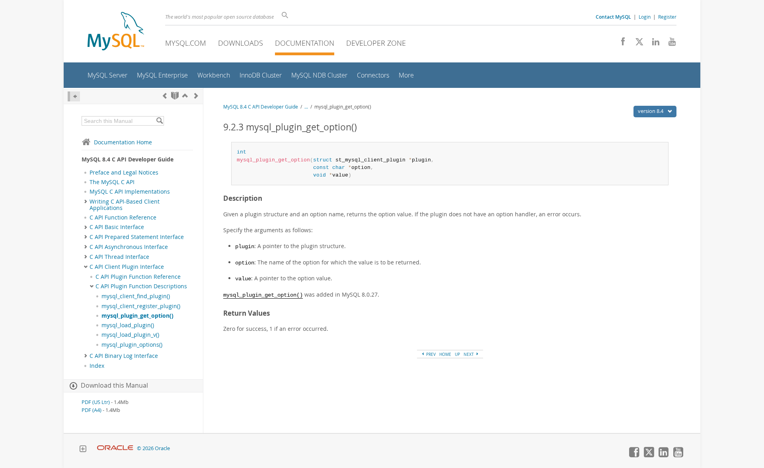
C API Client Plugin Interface (127, 266)
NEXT (469, 354)
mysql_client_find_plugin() (135, 296)
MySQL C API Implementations (130, 191)
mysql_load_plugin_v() (130, 334)
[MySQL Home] (116, 32)
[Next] (196, 95)
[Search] (159, 121)
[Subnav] (86, 202)
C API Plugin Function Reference (138, 276)
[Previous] (165, 95)
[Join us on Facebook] (620, 43)
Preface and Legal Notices (124, 172)
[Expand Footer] (83, 449)
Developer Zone (376, 43)
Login (645, 17)
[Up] (185, 95)
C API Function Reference (123, 217)
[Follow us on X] (636, 43)
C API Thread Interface (119, 256)
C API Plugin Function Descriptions (141, 286)
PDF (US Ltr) (96, 402)
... (306, 107)
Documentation (304, 43)
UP (457, 354)
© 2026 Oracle (153, 448)
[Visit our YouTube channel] (669, 43)
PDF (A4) (91, 410)
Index (97, 365)
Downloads (240, 43)
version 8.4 (651, 111)
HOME (445, 354)
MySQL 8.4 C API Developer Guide (260, 107)
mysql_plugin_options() (131, 344)
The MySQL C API (112, 182)
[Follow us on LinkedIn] (652, 43)
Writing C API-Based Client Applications (125, 205)
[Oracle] (115, 448)
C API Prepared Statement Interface (137, 237)
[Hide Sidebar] (74, 96)
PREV (430, 354)
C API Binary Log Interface (124, 355)
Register (667, 17)
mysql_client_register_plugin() (140, 306)
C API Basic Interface (117, 227)
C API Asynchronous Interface (129, 247)
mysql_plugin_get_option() (137, 315)
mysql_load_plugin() (127, 325)
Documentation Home (123, 142)
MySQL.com (185, 43)
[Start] (175, 95)
